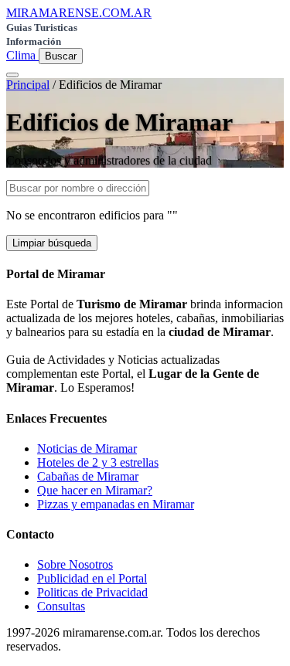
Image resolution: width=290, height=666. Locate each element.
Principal (27, 84)
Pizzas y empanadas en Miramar (115, 504)
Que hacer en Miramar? (94, 490)
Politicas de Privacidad (92, 592)
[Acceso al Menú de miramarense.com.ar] (12, 75)
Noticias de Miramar (87, 448)
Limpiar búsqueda (51, 243)
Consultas (61, 606)
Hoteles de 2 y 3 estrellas (98, 462)
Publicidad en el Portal (92, 578)
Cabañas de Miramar (87, 476)
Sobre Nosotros (75, 564)
